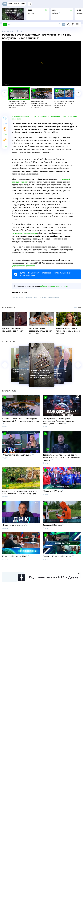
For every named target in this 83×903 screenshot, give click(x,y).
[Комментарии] (4, 146)
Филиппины (56, 116)
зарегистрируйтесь (59, 286)
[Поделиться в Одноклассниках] (4, 129)
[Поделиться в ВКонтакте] (4, 123)
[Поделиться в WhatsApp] (4, 134)
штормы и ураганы (70, 116)
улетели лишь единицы (23, 265)
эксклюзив (16, 119)
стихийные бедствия (20, 116)
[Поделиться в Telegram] (4, 118)
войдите (43, 286)
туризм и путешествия (40, 116)
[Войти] (73, 24)
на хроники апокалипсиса (24, 233)
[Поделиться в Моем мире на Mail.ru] (4, 139)
